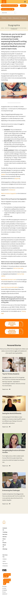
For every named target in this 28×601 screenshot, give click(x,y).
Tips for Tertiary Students (10, 374)
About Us (4, 545)
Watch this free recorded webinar (9, 287)
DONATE (23, 5)
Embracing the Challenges (11, 490)
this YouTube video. (18, 268)
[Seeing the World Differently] (14, 403)
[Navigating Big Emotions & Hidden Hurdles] (14, 440)
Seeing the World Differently (11, 413)
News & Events (4, 540)
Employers (23, 18)
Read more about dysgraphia (8, 193)
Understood (12, 190)
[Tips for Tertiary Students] (14, 364)
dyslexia (3, 174)
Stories (5, 536)
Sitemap (5, 549)
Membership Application (8, 5)
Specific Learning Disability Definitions (15, 28)
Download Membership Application (12, 331)
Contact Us (5, 528)
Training (5, 532)
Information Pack (6, 9)
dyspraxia (17, 178)
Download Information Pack (12, 324)
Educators (16, 18)
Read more (5, 389)
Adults (10, 18)
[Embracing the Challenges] (14, 480)
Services (5, 534)
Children (4, 18)
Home (2, 28)
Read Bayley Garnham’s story (8, 279)
